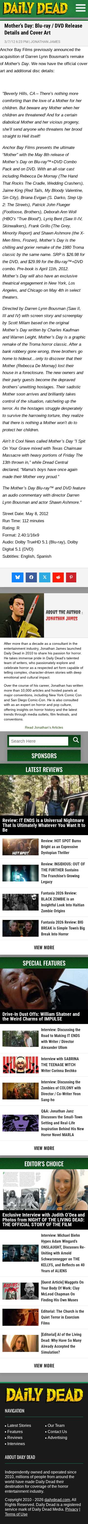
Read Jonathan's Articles (44, 727)
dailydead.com (57, 1500)
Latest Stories (19, 1425)
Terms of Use (16, 1514)
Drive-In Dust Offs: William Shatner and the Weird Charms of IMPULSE (41, 1016)
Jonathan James (45, 42)
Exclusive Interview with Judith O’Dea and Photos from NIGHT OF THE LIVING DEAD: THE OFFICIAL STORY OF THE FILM (43, 1219)
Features (15, 1432)
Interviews (16, 1444)
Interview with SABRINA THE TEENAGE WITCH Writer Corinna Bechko (60, 1065)
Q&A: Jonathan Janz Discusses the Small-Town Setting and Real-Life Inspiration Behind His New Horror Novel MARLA (62, 1123)
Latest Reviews (44, 769)
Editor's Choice (44, 1163)
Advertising (57, 1437)
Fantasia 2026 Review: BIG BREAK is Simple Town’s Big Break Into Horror (63, 928)
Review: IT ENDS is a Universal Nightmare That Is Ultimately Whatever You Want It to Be (43, 825)
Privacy (71, 1509)
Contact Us (57, 1432)
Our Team (56, 1425)
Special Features (44, 962)
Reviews (14, 1437)
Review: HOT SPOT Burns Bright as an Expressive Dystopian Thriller (61, 847)
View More (44, 947)
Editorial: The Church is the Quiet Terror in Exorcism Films (62, 1317)
